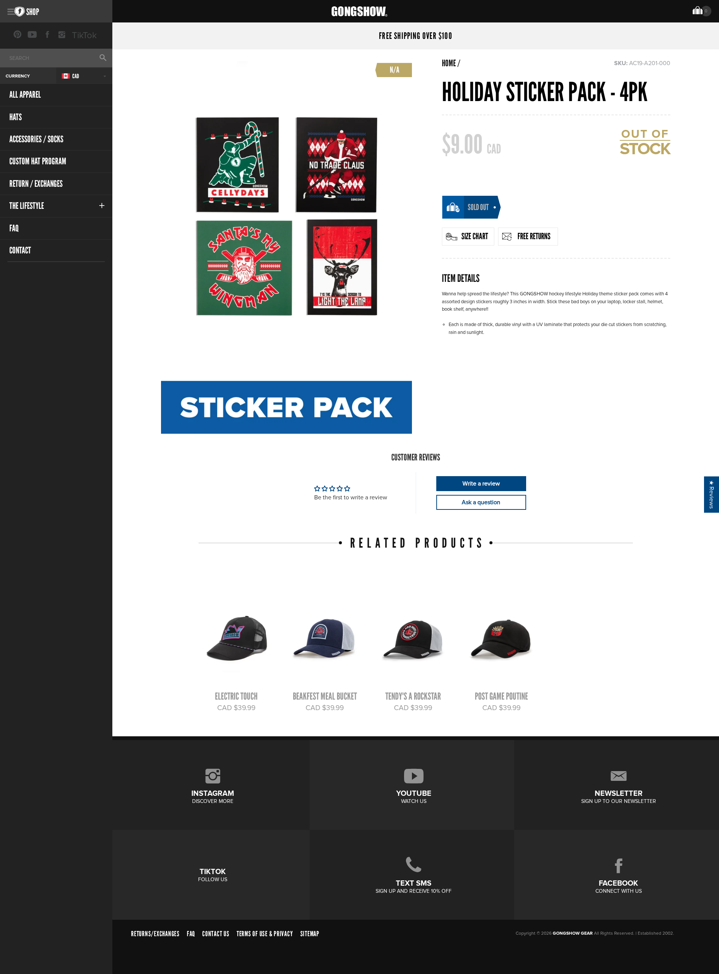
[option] (232, 646)
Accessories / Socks (36, 139)
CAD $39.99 (236, 707)
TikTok (84, 35)
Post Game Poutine (501, 696)
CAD (75, 76)
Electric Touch (236, 696)
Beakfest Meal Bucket (325, 696)
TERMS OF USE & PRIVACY (265, 933)
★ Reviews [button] (711, 495)
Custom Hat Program (37, 161)
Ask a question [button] (481, 502)
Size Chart (474, 236)
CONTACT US (216, 933)
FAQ (14, 228)
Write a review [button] (481, 483)
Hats (15, 117)
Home (449, 63)
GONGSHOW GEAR (573, 933)
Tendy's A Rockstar (413, 696)
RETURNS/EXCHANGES (155, 933)
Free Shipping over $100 (415, 35)
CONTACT (20, 250)
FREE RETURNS (534, 236)
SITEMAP (309, 933)
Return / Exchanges (36, 183)
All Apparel (25, 94)
